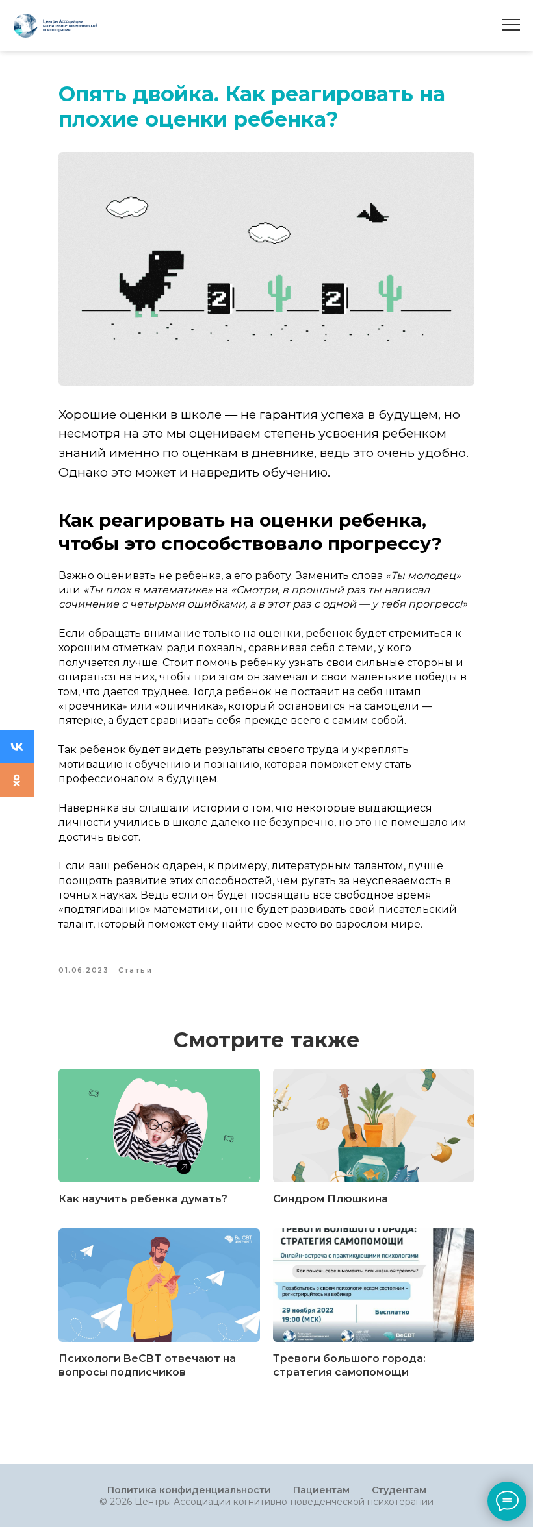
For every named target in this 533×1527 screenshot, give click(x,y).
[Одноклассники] (17, 780)
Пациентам (321, 1490)
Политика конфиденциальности (189, 1490)
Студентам (399, 1490)
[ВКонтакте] (17, 747)
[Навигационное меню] (511, 25)
